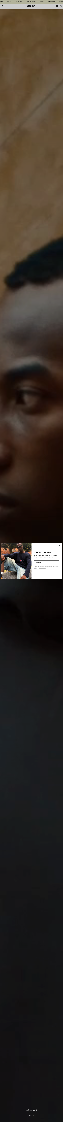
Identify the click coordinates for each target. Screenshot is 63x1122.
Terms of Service (42, 568)
